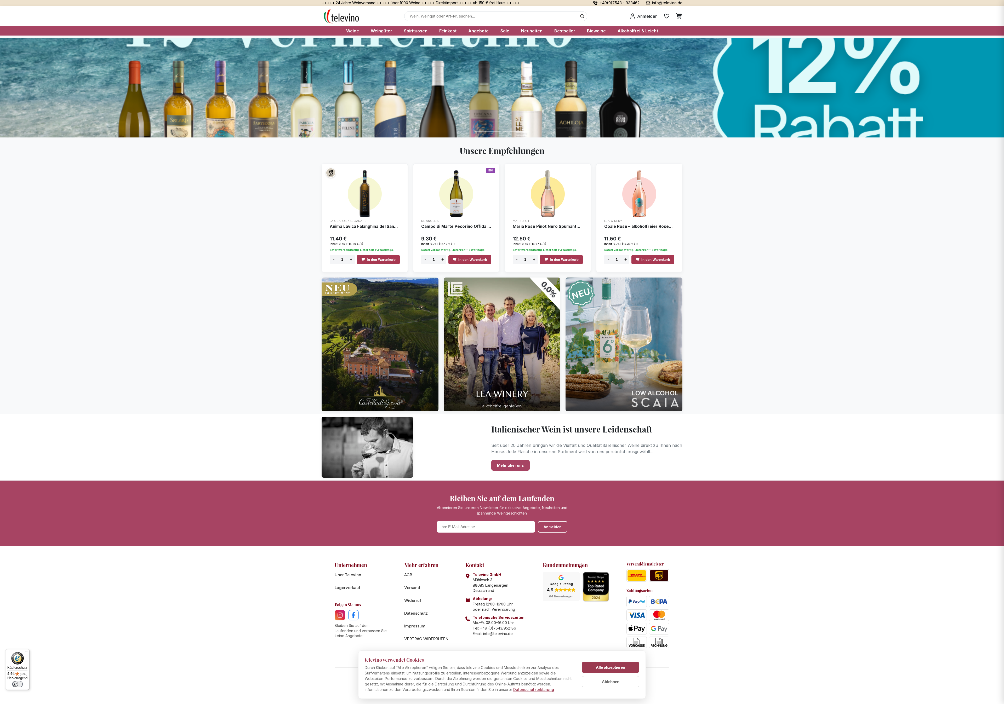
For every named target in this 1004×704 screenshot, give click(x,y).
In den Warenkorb (381, 260)
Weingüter (381, 30)
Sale (504, 30)
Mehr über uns (510, 465)
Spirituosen (415, 30)
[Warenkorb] (679, 16)
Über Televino (348, 574)
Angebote (478, 30)
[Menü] (26, 652)
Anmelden (553, 527)
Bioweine (596, 30)
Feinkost (448, 30)
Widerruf (412, 600)
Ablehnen (610, 681)
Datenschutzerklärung (533, 689)
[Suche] (582, 16)
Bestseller (564, 30)
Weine (352, 30)
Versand (412, 587)
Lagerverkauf (347, 587)
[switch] (17, 684)
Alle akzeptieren (610, 667)
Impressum (414, 626)
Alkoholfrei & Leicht (638, 30)
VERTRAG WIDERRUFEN (426, 638)
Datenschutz (416, 613)
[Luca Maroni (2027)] (330, 172)
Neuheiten (532, 30)
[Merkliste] (666, 16)
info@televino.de (498, 633)
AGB (408, 574)
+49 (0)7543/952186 (498, 628)
